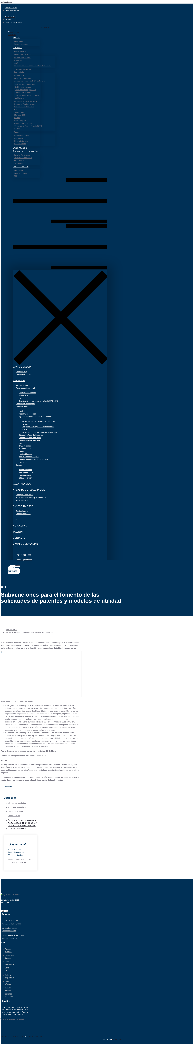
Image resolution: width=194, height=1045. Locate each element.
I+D (43, 632)
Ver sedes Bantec (15, 855)
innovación (50, 632)
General (38, 632)
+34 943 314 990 (15, 850)
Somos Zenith (117, 1039)
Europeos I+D (28, 632)
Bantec (8, 632)
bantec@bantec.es (16, 852)
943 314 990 (14, 920)
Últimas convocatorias (17, 803)
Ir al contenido (6, 2)
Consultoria (17, 632)
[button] (60, 224)
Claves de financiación (17, 812)
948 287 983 (16, 924)
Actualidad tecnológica (17, 807)
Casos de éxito (14, 816)
